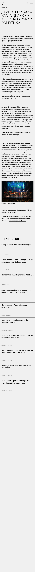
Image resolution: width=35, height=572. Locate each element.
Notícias (4, 8)
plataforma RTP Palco (9, 212)
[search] (27, 2)
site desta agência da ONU (17, 221)
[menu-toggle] (31, 2)
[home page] (2, 2)
